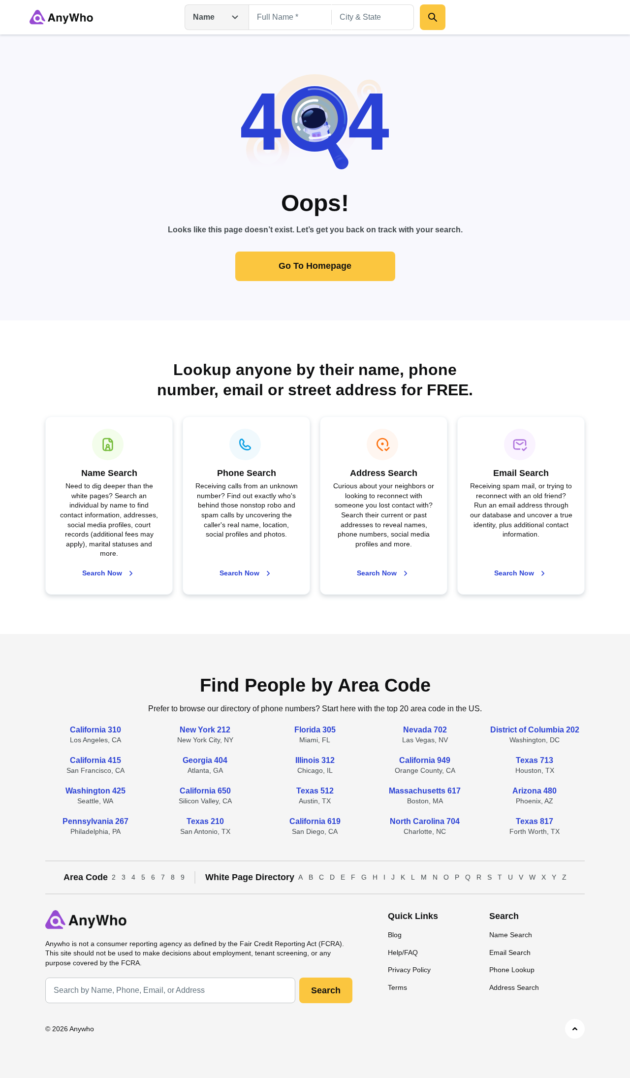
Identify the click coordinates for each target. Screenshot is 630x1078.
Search (326, 990)
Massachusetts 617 (425, 791)
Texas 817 (534, 821)
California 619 (315, 821)
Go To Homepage (315, 266)
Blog (395, 935)
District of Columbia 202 (534, 730)
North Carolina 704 (425, 821)
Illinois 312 (315, 760)
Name (204, 17)
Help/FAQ (403, 952)
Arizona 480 (534, 791)
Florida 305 (315, 730)
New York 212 (205, 730)
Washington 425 (95, 791)
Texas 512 (315, 791)
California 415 (95, 760)
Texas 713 (534, 760)
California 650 (205, 791)
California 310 (95, 730)
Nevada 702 (425, 730)
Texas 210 (205, 821)
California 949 (424, 760)
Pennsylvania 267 (95, 821)
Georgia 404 (205, 760)
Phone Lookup (512, 970)
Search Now (102, 573)
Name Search (510, 935)
